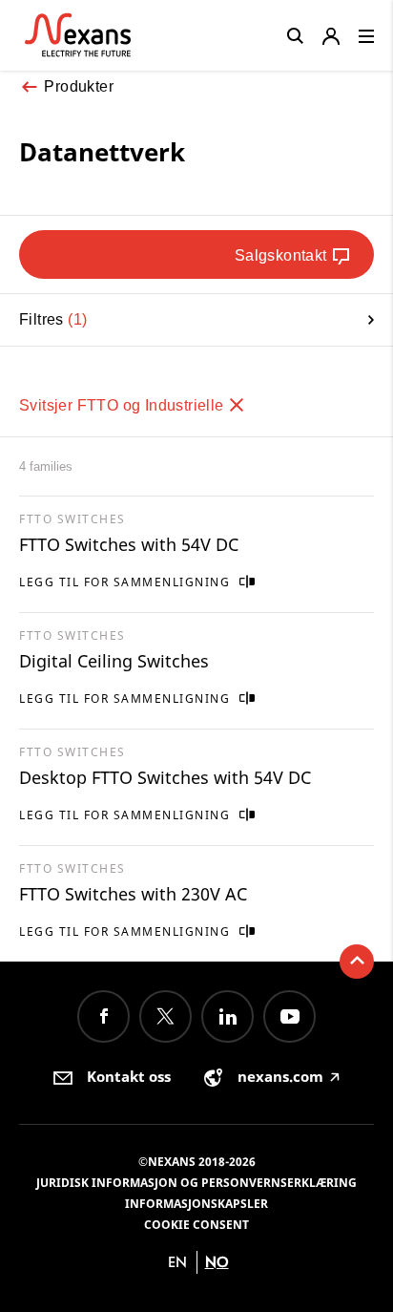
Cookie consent (196, 1225)
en (177, 1262)
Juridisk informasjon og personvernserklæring (196, 1182)
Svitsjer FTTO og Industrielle (123, 405)
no (217, 1262)
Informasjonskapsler (196, 1204)
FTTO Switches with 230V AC (133, 893)
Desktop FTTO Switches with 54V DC (165, 777)
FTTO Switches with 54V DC (128, 544)
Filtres (50, 319)
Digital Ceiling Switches (114, 660)
